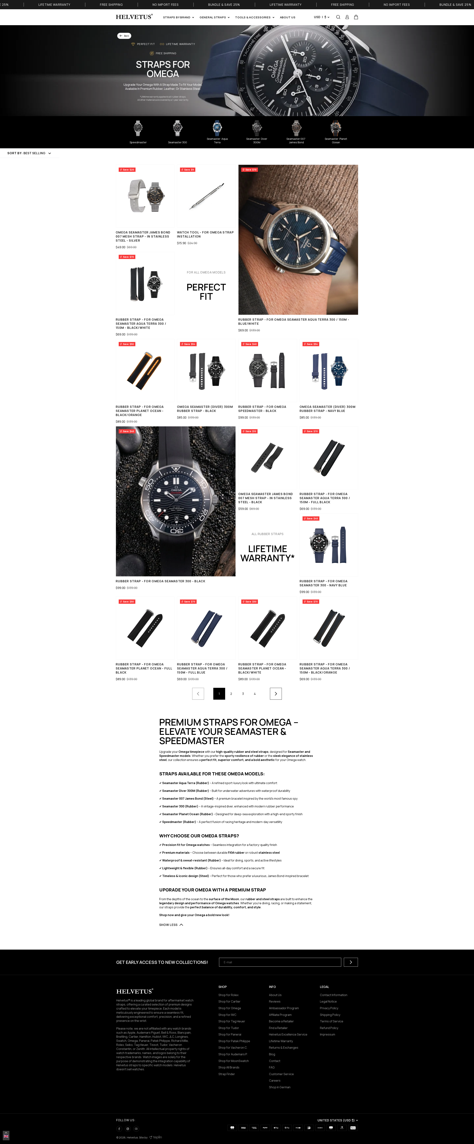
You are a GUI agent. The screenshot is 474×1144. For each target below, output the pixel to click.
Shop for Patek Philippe (234, 1041)
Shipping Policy (330, 1015)
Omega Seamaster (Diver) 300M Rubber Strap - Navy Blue (328, 409)
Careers (275, 1080)
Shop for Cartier (229, 1001)
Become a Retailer (281, 1021)
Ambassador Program (284, 1008)
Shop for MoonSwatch (233, 1061)
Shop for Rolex (228, 995)
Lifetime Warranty (281, 1041)
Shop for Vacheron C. (232, 1048)
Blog (272, 1054)
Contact (274, 1061)
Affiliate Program (280, 1015)
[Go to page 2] (276, 694)
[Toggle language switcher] (6, 1133)
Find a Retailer (278, 1028)
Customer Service (281, 1074)
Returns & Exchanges (283, 1048)
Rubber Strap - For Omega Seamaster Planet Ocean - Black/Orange (140, 411)
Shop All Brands (228, 1067)
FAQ (272, 1067)
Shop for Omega (229, 1008)
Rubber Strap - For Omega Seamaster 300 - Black (160, 581)
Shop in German (280, 1087)
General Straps (213, 17)
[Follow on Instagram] (128, 1129)
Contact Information (333, 995)
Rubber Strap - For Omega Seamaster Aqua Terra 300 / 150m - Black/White (141, 324)
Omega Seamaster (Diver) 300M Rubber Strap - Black (205, 409)
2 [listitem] (231, 694)
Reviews (275, 1001)
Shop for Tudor (228, 1028)
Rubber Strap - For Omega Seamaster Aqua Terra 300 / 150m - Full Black (325, 498)
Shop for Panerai (229, 1034)
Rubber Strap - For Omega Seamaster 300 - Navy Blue (324, 583)
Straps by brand (176, 17)
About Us (275, 995)
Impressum (327, 1034)
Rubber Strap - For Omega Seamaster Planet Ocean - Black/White (262, 668)
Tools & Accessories (253, 17)
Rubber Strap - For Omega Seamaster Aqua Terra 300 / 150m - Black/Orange (325, 668)
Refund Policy (329, 1028)
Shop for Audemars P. (232, 1054)
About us (288, 17)
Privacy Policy (329, 1008)
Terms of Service (331, 1021)
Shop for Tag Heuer (231, 1021)
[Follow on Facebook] (119, 1129)
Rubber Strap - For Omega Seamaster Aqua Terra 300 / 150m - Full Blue (202, 668)
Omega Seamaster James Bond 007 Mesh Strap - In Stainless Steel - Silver (143, 236)
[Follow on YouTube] (136, 1129)
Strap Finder (226, 1074)
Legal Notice (328, 1001)
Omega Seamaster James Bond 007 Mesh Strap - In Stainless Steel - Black (265, 498)
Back (126, 35)
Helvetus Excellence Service (288, 1034)
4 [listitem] (255, 694)
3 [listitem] (243, 694)
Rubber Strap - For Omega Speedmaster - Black (262, 409)
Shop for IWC (227, 1015)
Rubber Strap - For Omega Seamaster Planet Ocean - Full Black (144, 668)
